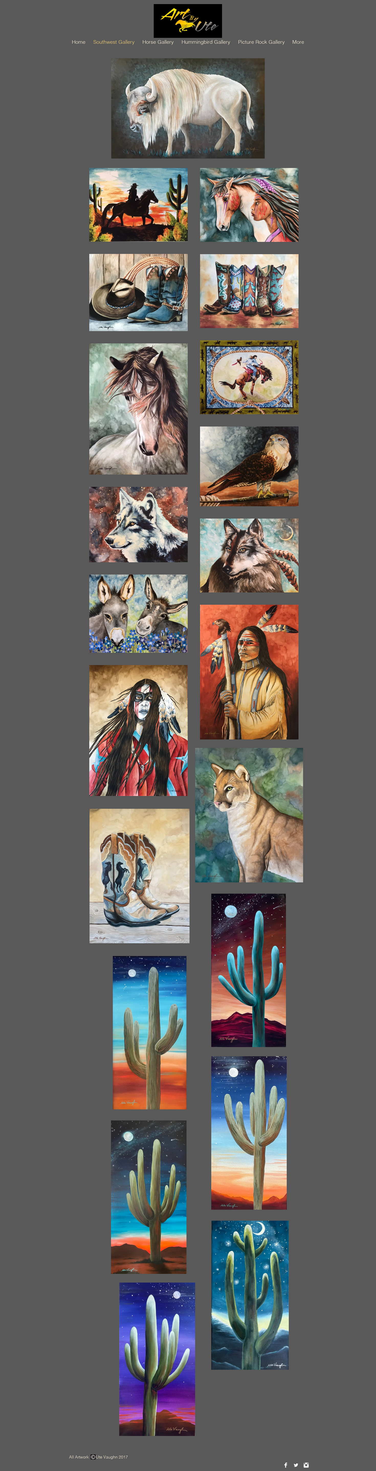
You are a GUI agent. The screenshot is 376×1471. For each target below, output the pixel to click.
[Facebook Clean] (285, 1465)
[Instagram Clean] (306, 1465)
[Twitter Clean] (295, 1465)
